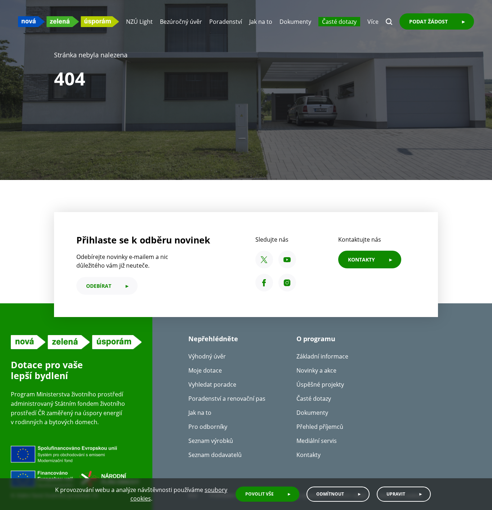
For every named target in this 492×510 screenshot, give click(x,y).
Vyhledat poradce (212, 384)
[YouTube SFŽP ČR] (287, 259)
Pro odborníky (207, 427)
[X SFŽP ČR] (264, 259)
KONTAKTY (361, 259)
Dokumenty (295, 22)
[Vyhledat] (389, 21)
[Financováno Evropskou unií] (76, 466)
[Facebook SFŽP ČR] (264, 282)
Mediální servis (316, 441)
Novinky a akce (316, 370)
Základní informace (322, 356)
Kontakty (308, 455)
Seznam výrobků (210, 441)
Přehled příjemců (319, 427)
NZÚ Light (139, 22)
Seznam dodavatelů (215, 455)
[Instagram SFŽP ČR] (287, 282)
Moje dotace (205, 370)
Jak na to (260, 22)
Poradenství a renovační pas (226, 399)
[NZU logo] (68, 21)
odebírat (98, 285)
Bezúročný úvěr (181, 22)
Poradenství (225, 22)
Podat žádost (428, 21)
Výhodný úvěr (207, 356)
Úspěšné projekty (320, 384)
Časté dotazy (339, 22)
